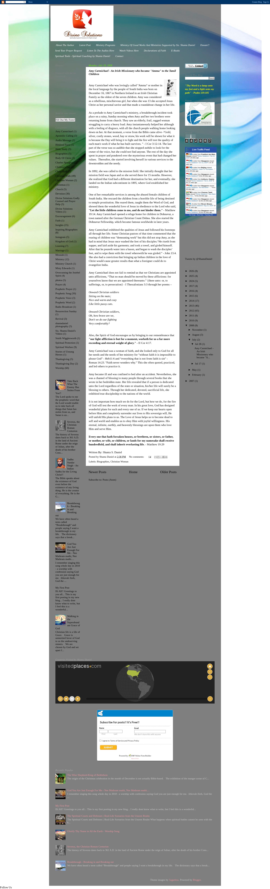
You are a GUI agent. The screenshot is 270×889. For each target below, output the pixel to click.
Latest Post (85, 45)
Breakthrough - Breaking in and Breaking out (67, 509)
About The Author (65, 45)
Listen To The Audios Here (100, 50)
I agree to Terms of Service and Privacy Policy (120, 741)
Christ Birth (61, 171)
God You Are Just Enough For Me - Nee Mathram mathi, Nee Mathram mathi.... (67, 551)
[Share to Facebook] (163, 457)
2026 (192, 271)
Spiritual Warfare (64, 347)
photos (58, 280)
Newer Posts (97, 472)
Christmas (60, 184)
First (103, 734)
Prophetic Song (63, 293)
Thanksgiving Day (64, 363)
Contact (119, 56)
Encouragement (63, 216)
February (197, 374)
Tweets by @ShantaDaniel (198, 258)
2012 (192, 310)
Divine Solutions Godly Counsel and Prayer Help (67, 201)
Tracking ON (209, 215)
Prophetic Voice (63, 298)
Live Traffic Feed (201, 149)
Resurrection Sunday (66, 311)
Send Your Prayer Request (68, 50)
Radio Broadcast (63, 306)
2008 (192, 325)
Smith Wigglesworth (65, 338)
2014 (192, 300)
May (194, 369)
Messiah (59, 254)
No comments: (137, 456)
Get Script (192, 215)
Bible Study (61, 149)
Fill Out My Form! (65, 119)
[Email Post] (149, 456)
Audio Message (63, 140)
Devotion (60, 193)
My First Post (62, 587)
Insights (59, 225)
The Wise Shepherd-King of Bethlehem (87, 775)
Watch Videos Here (129, 50)
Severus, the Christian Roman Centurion (73, 426)
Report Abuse (135, 758)
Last (115, 734)
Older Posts (168, 472)
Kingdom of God (64, 241)
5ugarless (174, 879)
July (194, 339)
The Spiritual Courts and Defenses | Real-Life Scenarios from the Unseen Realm (108, 815)
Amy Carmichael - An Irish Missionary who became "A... (203, 353)
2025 (192, 276)
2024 (192, 281)
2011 (192, 315)
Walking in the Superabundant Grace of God (67, 622)
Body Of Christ (63, 158)
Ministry (59, 259)
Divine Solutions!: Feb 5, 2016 (202, 181)
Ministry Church (63, 263)
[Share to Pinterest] (166, 457)
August (196, 334)
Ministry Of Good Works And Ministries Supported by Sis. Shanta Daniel (157, 45)
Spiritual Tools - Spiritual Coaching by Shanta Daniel (82, 56)
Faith (58, 220)
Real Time (200, 215)
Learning (60, 246)
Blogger (197, 879)
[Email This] (155, 457)
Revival (59, 318)
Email (136, 728)
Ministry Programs (105, 45)
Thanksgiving (62, 359)
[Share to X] (160, 457)
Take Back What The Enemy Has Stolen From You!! (67, 387)
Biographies (103, 461)
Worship (59, 368)
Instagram (60, 237)
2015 (192, 295)
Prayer (58, 284)
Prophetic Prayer (63, 289)
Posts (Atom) (109, 479)
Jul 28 (198, 344)
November (197, 329)
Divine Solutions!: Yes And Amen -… (199, 187)
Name (101, 728)
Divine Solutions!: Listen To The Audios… (200, 169)
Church (59, 189)
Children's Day (63, 167)
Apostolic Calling (64, 135)
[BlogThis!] (158, 457)
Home (133, 472)
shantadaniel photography (61, 325)
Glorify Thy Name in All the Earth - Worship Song (93, 831)
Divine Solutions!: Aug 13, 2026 (202, 205)
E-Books (175, 50)
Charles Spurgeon (64, 162)
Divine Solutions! (192, 176)
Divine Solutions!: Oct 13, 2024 (197, 162)
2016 (192, 290)
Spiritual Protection (65, 342)
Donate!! (204, 45)
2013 (192, 305)
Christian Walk (63, 175)
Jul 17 (198, 363)
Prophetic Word (63, 302)
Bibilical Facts (62, 144)
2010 (192, 320)
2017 (192, 286)
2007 (192, 381)
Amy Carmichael (64, 131)
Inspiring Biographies (66, 229)
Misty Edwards (63, 268)
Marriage (60, 250)
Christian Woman (119, 461)
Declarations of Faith (155, 50)
